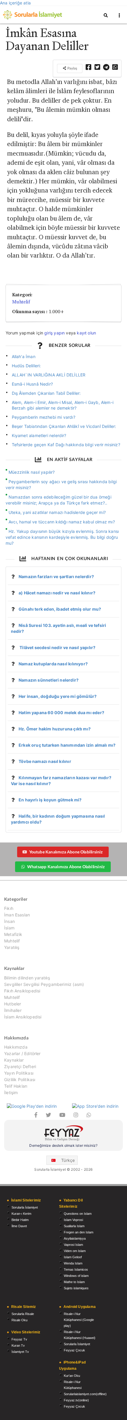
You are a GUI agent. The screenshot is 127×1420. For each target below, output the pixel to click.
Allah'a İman (23, 356)
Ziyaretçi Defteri (20, 1066)
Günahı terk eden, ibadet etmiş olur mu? (60, 609)
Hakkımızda (15, 1047)
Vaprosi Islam (73, 1244)
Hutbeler (12, 1003)
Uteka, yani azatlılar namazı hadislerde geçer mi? (57, 512)
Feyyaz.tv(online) (76, 1400)
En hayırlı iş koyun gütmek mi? (50, 799)
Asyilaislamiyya (75, 1238)
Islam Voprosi (73, 1220)
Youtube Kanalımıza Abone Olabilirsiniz (66, 851)
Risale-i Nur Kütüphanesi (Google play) (79, 1319)
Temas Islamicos (76, 1269)
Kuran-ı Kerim (21, 1213)
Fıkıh (8, 908)
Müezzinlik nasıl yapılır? (32, 472)
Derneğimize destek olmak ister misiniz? (63, 1145)
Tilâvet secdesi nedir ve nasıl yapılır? (57, 647)
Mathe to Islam (74, 1282)
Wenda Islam (73, 1263)
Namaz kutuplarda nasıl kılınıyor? (53, 663)
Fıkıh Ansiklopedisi (22, 990)
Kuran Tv (18, 1345)
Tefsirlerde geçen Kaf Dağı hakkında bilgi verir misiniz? (66, 444)
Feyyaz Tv (19, 1339)
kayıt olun (86, 332)
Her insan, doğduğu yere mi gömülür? (58, 696)
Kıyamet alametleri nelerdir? (39, 435)
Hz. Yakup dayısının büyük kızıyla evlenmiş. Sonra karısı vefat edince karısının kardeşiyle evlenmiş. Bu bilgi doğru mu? (62, 537)
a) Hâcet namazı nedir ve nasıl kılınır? (57, 592)
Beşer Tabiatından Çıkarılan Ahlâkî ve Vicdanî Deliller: (64, 426)
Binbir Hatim (20, 1220)
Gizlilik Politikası (19, 1079)
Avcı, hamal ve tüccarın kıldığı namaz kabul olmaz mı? (62, 521)
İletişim (11, 1092)
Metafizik (13, 934)
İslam (9, 927)
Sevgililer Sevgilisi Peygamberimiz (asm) (44, 984)
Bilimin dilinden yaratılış (27, 978)
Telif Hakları (15, 1086)
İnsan (9, 921)
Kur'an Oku (72, 1375)
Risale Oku (19, 1320)
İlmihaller (13, 1010)
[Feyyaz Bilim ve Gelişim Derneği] (63, 1134)
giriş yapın (54, 332)
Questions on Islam (78, 1213)
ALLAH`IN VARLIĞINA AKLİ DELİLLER (49, 374)
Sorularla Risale (23, 1314)
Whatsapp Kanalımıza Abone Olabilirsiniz (66, 866)
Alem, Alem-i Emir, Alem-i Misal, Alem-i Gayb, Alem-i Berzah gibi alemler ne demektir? (62, 405)
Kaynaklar (14, 1059)
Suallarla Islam (74, 1226)
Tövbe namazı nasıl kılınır (45, 761)
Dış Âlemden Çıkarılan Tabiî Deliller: (46, 393)
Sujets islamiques (76, 1288)
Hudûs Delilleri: (26, 365)
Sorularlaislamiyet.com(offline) (85, 1394)
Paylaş (71, 68)
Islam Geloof (73, 1257)
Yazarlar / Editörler (22, 1053)
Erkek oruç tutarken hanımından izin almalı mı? (67, 745)
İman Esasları (17, 914)
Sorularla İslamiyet (25, 1207)
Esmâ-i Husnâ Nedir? (32, 383)
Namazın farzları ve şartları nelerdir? (56, 576)
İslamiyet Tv (20, 1351)
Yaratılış (11, 947)
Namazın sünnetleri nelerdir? (49, 679)
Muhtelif (21, 302)
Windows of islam (76, 1275)
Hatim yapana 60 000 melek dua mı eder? (61, 712)
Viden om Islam (75, 1251)
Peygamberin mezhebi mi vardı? (43, 417)
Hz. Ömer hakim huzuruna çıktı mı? (55, 728)
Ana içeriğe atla (15, 2)
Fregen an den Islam (78, 1232)
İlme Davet (19, 1226)
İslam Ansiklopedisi (22, 1016)
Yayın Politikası (18, 1072)
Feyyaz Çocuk (74, 1350)
